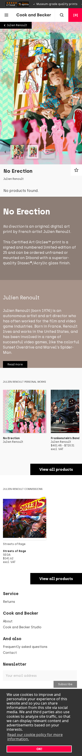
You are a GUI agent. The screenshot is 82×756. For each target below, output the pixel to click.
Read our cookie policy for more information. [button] (35, 736)
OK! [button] (39, 749)
